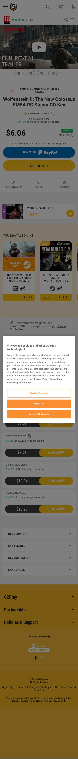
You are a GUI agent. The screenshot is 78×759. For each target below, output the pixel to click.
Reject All (39, 403)
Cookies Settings (39, 393)
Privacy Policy (41, 379)
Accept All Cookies (39, 414)
